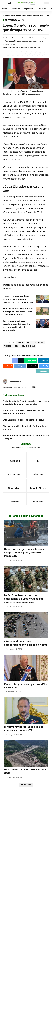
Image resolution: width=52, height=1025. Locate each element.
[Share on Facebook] (8, 53)
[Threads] (14, 498)
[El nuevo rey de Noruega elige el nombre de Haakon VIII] (26, 710)
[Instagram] (14, 471)
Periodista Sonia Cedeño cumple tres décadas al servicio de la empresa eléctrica (26, 402)
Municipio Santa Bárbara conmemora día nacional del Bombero (23, 412)
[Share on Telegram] (32, 53)
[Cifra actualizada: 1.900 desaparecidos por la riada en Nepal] (26, 625)
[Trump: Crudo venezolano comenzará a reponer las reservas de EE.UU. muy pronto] (42, 299)
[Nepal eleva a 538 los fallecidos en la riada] (26, 753)
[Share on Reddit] (27, 53)
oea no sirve (38, 41)
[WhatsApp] (14, 485)
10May (5, 41)
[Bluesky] (37, 498)
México (24, 101)
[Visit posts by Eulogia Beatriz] (5, 381)
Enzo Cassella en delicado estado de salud (24, 419)
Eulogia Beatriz (12, 38)
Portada (6, 15)
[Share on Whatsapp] (18, 53)
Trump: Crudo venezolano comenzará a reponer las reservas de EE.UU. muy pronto (18, 299)
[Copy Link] (42, 53)
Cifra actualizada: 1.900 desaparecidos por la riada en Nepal (25, 643)
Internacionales (14, 20)
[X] (37, 458)
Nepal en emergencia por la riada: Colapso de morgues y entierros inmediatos (24, 552)
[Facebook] (48, 381)
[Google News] (37, 485)
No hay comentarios (10, 44)
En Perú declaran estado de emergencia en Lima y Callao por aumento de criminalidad (23, 599)
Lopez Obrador (15, 41)
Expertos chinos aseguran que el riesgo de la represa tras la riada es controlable (18, 311)
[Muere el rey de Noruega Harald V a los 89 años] (26, 668)
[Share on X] (13, 53)
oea (30, 41)
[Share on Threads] (37, 53)
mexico (25, 41)
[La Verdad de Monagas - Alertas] (26, 3)
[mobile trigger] (5, 3)
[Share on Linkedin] (23, 53)
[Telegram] (37, 471)
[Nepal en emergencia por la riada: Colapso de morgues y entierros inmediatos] (26, 533)
